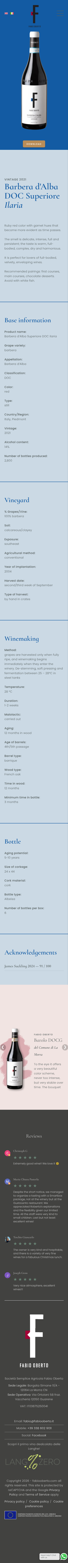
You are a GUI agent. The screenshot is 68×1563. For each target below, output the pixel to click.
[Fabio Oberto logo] (35, 16)
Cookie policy (39, 1502)
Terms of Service (37, 1495)
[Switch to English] (6, 13)
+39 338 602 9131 (39, 1428)
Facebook (39, 1435)
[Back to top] (10, 1529)
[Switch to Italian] (12, 13)
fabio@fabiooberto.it (39, 1421)
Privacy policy (15, 1502)
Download (34, 144)
